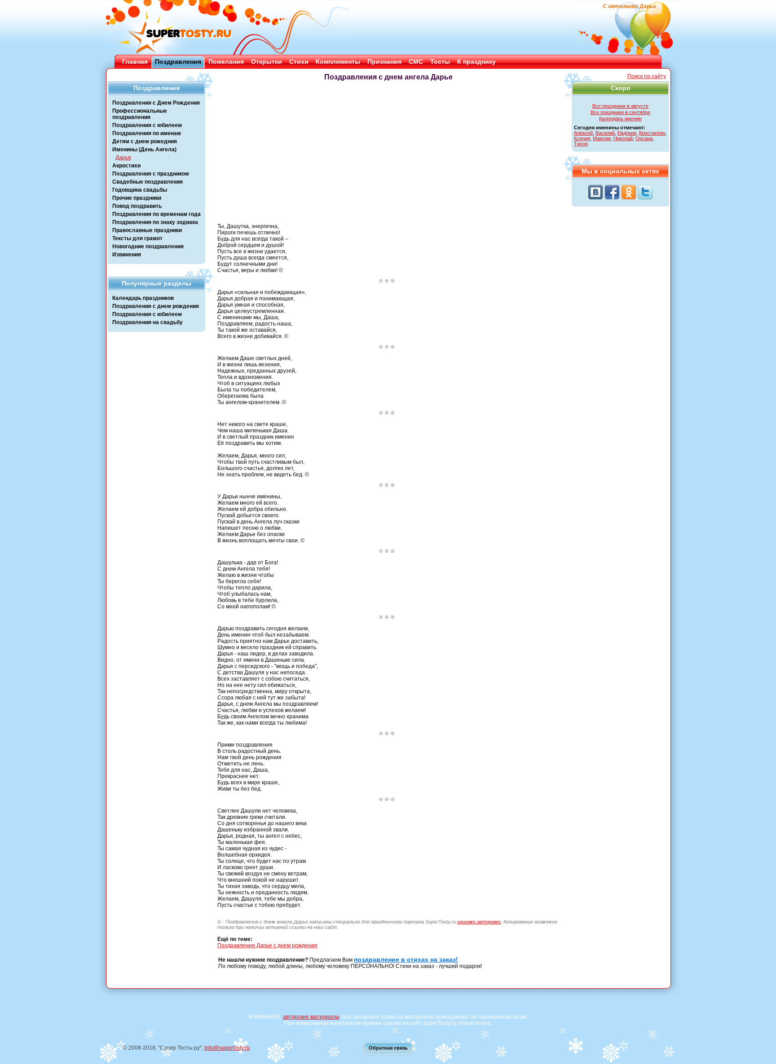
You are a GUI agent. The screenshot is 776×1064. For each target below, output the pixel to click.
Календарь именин (620, 118)
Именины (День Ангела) (144, 149)
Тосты (440, 61)
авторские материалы (311, 1017)
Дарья (123, 157)
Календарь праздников (143, 298)
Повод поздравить (137, 206)
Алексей (583, 133)
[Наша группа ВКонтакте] (595, 192)
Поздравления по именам (146, 133)
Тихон (581, 143)
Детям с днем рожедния (144, 141)
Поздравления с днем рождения (155, 306)
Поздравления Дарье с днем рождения (267, 945)
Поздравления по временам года (156, 214)
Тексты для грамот (137, 238)
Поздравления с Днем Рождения (156, 103)
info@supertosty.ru (227, 1048)
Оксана (644, 138)
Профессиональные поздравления (139, 114)
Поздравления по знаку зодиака (155, 222)
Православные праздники (147, 230)
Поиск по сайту (646, 76)
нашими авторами (479, 921)
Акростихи (126, 166)
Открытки (266, 61)
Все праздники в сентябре (620, 112)
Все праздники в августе (620, 106)
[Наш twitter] (645, 192)
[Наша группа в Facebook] (612, 192)
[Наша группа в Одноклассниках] (629, 192)
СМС (416, 61)
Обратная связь (388, 1048)
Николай (623, 138)
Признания (384, 61)
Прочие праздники (136, 198)
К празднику (476, 61)
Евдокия (626, 133)
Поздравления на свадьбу (147, 322)
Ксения (582, 138)
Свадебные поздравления (147, 182)
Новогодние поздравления (148, 246)
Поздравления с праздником (150, 174)
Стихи (299, 61)
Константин (652, 133)
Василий (605, 133)
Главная (135, 61)
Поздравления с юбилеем (147, 125)
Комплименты (338, 61)
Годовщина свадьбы (139, 190)
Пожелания (226, 61)
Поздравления (178, 61)
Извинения (126, 254)
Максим (602, 138)
